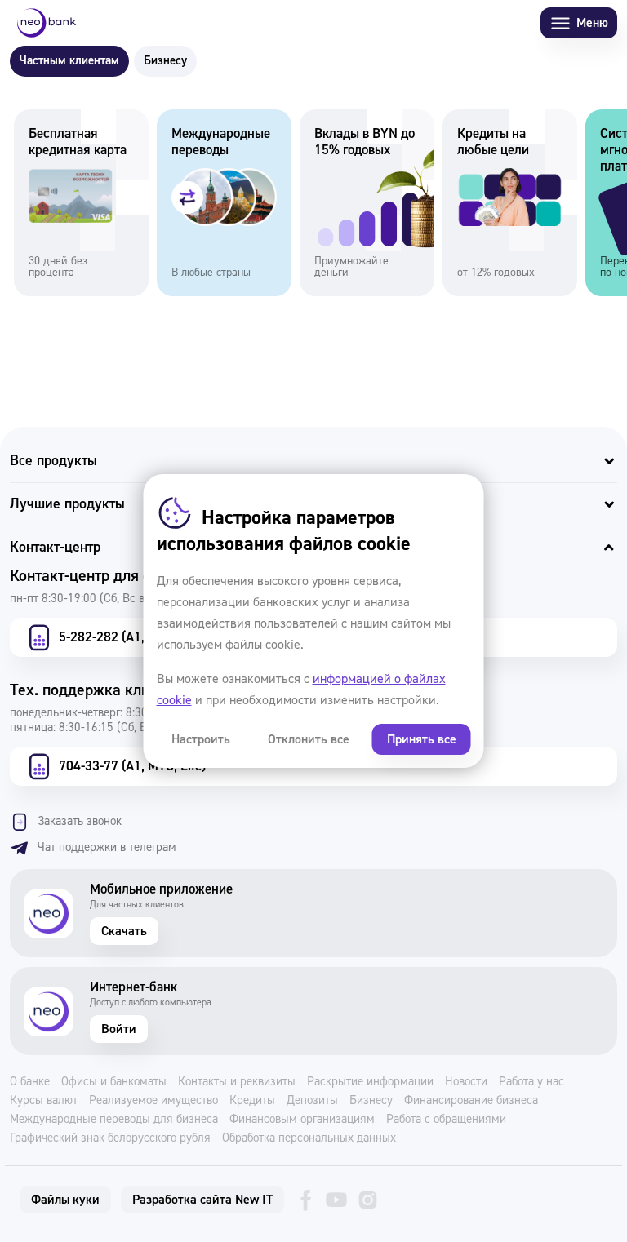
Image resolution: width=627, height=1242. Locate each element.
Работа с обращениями (446, 1119)
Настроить (200, 739)
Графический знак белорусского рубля (110, 1138)
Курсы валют (44, 1100)
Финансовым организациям (302, 1119)
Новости (466, 1082)
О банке (30, 1082)
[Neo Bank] (46, 23)
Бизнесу (165, 61)
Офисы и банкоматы (114, 1082)
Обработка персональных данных (309, 1138)
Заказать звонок (80, 821)
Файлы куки (65, 1199)
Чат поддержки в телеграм (107, 847)
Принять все (421, 739)
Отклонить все (308, 739)
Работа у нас (531, 1082)
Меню (592, 23)
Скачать (124, 931)
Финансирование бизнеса (471, 1100)
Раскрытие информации (370, 1082)
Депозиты (312, 1100)
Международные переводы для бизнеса (114, 1119)
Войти (118, 1029)
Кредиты (252, 1100)
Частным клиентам (69, 61)
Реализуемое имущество (153, 1100)
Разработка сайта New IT (202, 1199)
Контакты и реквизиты (237, 1082)
